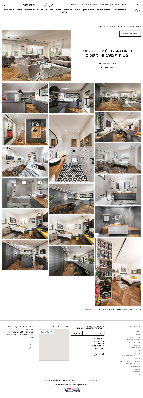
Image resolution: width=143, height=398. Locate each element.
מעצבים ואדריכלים (92, 5)
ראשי (124, 5)
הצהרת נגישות (62, 380)
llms (45, 380)
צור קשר (81, 5)
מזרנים (19, 10)
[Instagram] (99, 354)
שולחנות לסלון (88, 10)
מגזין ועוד (136, 366)
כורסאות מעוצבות (103, 10)
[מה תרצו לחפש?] (22, 5)
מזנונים (78, 10)
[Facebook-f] (103, 354)
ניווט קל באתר (134, 326)
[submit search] (3, 5)
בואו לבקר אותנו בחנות (61, 326)
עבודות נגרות (9, 10)
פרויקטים (63, 12)
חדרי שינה (49, 10)
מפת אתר (52, 380)
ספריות (58, 10)
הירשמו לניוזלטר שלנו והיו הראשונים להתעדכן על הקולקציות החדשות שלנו (90, 327)
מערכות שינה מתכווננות (34, 10)
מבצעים (73, 5)
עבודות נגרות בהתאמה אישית (129, 361)
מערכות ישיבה (120, 10)
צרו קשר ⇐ (90, 309)
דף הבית (138, 26)
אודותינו (117, 5)
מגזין (111, 5)
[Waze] (95, 354)
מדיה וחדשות (104, 5)
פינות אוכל (68, 10)
